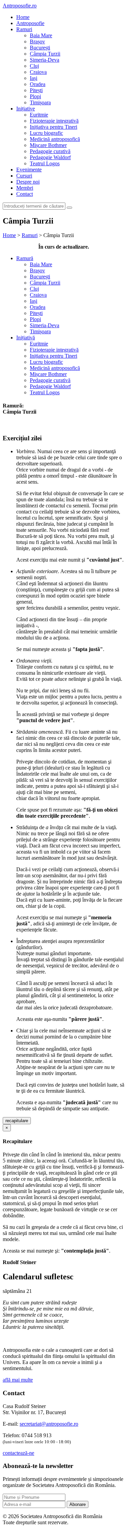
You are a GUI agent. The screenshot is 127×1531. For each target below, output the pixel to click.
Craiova (38, 72)
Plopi (35, 96)
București (40, 47)
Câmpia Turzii (45, 54)
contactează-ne (18, 1453)
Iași (33, 78)
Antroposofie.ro (20, 5)
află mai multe (18, 1380)
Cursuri (24, 176)
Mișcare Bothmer (48, 145)
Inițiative (25, 108)
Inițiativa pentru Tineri (53, 127)
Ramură (24, 258)
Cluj (34, 66)
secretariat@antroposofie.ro (49, 1424)
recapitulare (16, 1120)
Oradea (37, 84)
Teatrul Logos (45, 163)
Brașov (37, 41)
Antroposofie (30, 23)
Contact (24, 194)
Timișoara (40, 102)
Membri (24, 188)
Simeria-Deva (44, 60)
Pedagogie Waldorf (50, 157)
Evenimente (29, 169)
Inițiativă (25, 337)
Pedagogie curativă (50, 151)
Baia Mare (41, 35)
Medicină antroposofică (55, 139)
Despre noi (28, 182)
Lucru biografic (46, 133)
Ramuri (24, 29)
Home (22, 17)
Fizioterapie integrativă (54, 121)
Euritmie (39, 115)
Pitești (36, 90)
